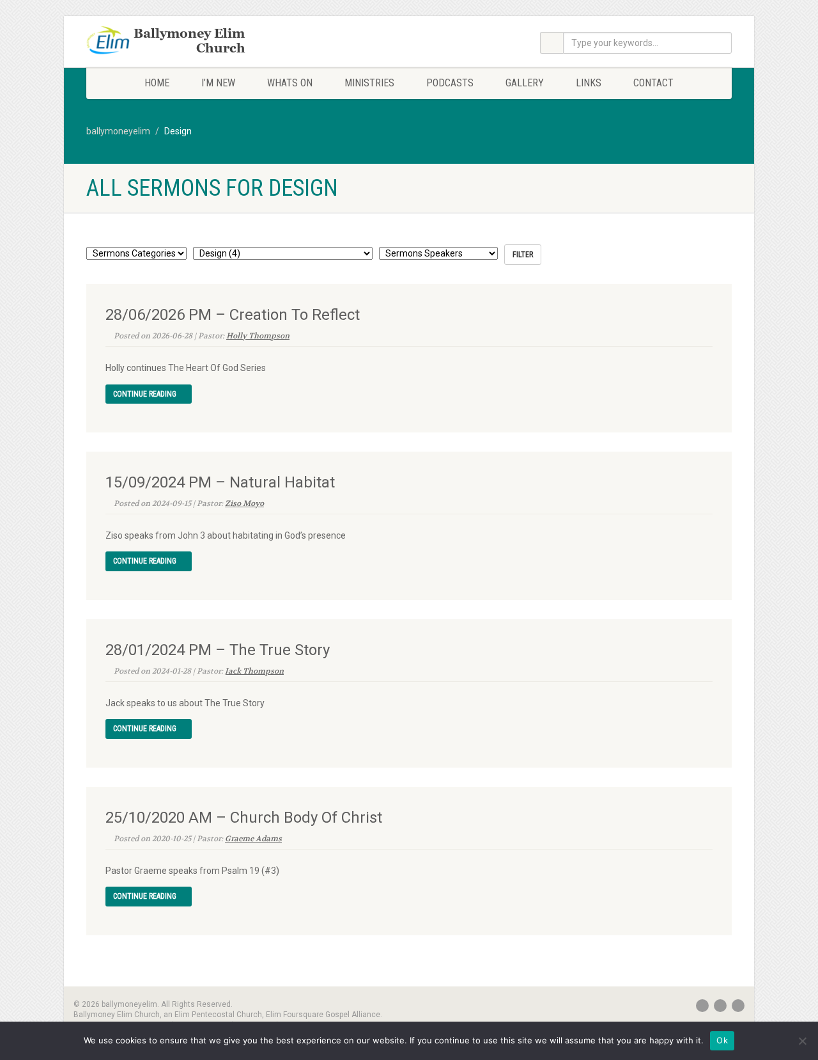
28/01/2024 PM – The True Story (217, 650)
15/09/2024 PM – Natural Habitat (220, 482)
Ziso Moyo (244, 503)
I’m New (218, 83)
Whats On (290, 83)
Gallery (524, 83)
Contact (653, 83)
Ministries (369, 83)
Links (588, 83)
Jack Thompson (254, 671)
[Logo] (187, 42)
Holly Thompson (257, 336)
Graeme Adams (253, 839)
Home (156, 83)
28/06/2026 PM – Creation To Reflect (232, 315)
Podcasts (450, 83)
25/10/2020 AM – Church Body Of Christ (243, 818)
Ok (722, 1040)
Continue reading (145, 394)
